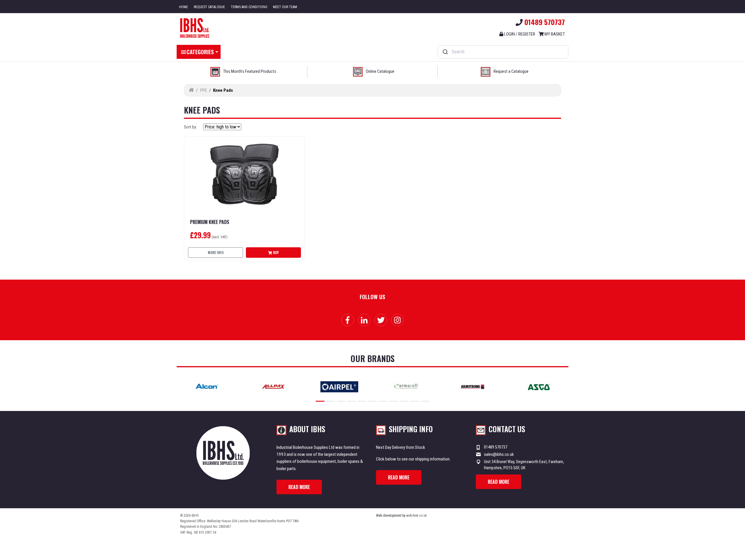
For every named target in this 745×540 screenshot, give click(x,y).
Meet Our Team (285, 7)
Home (183, 7)
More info (216, 252)
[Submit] (445, 51)
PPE (203, 90)
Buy (275, 252)
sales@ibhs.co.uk (499, 454)
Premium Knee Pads (209, 222)
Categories (200, 51)
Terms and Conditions (249, 7)
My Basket (554, 34)
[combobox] (503, 52)
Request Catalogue (209, 7)
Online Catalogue (380, 71)
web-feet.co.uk (416, 515)
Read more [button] (299, 486)
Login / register (519, 34)
